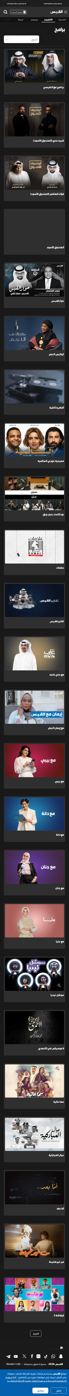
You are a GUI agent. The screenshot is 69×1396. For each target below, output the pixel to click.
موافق (40, 1390)
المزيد (36, 1333)
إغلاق (58, 1390)
